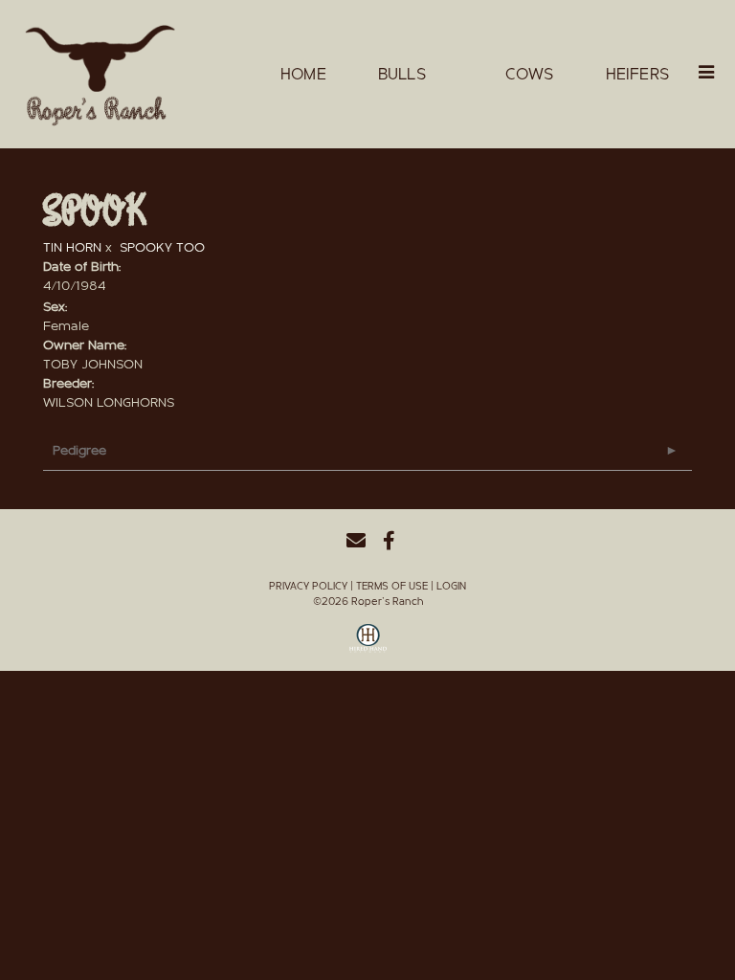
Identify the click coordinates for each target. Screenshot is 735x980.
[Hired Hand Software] (368, 645)
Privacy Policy (308, 586)
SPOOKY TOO (162, 248)
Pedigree (79, 450)
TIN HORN (72, 248)
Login (451, 586)
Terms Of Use (392, 586)
